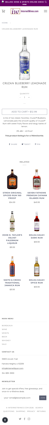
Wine (4, 329)
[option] (24, 58)
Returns (41, 411)
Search (39, 408)
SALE (4, 344)
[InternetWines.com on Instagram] (29, 419)
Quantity (24, 94)
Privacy (31, 411)
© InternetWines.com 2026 (20, 408)
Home (5, 23)
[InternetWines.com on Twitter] (20, 419)
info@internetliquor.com (12, 368)
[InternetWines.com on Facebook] (24, 419)
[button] (5, 420)
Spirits (5, 333)
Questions (8, 411)
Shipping (20, 411)
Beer (4, 337)
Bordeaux (7, 326)
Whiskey (6, 340)
